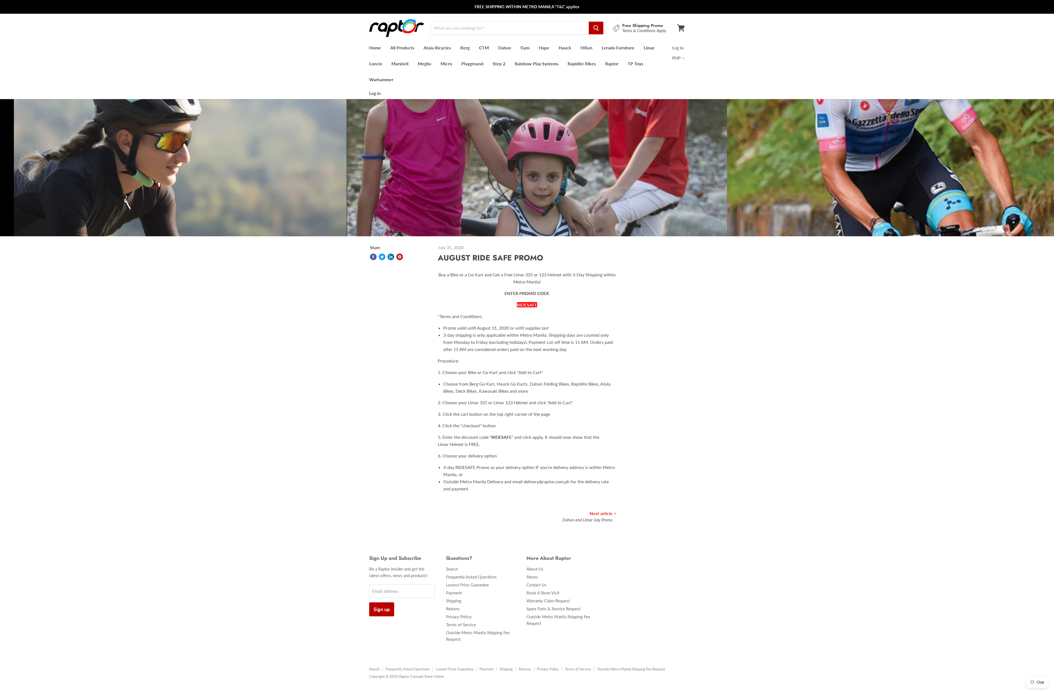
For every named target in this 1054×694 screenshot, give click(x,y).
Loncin (375, 63)
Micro (446, 63)
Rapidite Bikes (582, 63)
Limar (649, 47)
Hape (544, 47)
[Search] (596, 28)
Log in (375, 93)
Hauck (565, 47)
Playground (472, 63)
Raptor (611, 63)
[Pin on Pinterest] (399, 257)
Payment (454, 592)
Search (452, 568)
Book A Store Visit (542, 592)
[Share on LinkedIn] (391, 257)
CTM (484, 47)
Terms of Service (461, 624)
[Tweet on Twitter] (382, 257)
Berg (465, 47)
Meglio (424, 63)
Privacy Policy (459, 616)
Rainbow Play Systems (536, 63)
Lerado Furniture (618, 47)
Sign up (382, 609)
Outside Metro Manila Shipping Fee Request (631, 669)
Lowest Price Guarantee (467, 584)
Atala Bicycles (437, 47)
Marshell (399, 63)
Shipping (453, 600)
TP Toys (635, 63)
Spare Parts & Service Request (553, 608)
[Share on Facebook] (373, 257)
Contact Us (536, 584)
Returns (453, 608)
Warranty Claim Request (548, 600)
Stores (532, 576)
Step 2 (499, 63)
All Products (402, 47)
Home (375, 47)
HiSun (586, 47)
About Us (534, 568)
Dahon (504, 47)
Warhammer (381, 79)
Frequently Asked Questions (471, 576)
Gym (524, 47)
